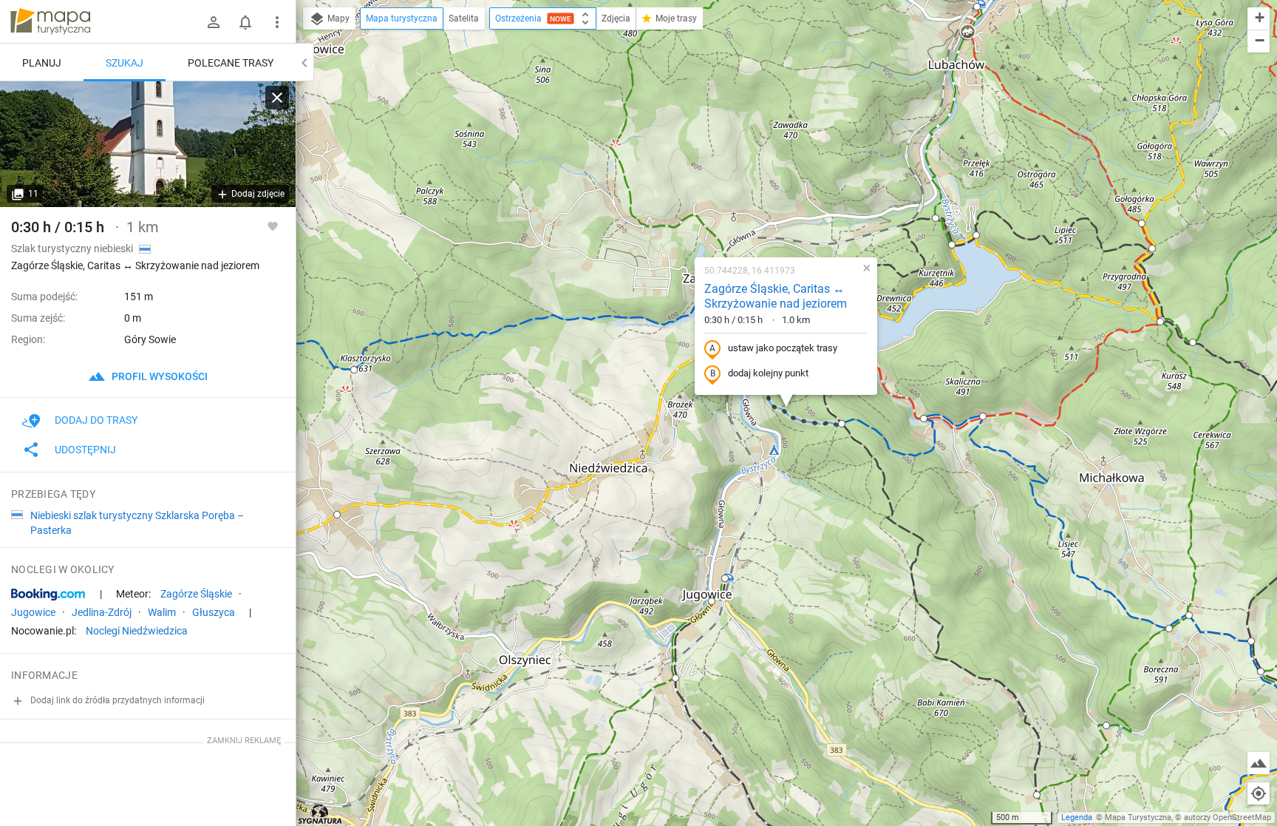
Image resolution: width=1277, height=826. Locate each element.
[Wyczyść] (277, 97)
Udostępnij (85, 450)
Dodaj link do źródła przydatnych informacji (116, 700)
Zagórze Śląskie (196, 594)
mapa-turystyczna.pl (50, 21)
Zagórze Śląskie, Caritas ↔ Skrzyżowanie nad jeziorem (775, 296)
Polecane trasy (230, 63)
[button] (354, 369)
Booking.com (48, 594)
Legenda (1076, 817)
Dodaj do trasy (96, 420)
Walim (162, 612)
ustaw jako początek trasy (782, 347)
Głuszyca (213, 612)
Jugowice (33, 612)
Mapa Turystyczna (1138, 817)
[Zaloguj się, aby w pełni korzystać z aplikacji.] (273, 225)
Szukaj (124, 63)
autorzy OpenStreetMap (1227, 817)
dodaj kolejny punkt (768, 373)
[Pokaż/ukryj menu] (277, 22)
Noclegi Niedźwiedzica (137, 631)
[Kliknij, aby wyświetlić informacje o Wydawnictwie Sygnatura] (320, 814)
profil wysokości (158, 376)
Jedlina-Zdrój (102, 612)
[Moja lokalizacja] (1258, 793)
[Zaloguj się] (213, 22)
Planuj (41, 63)
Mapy (337, 18)
